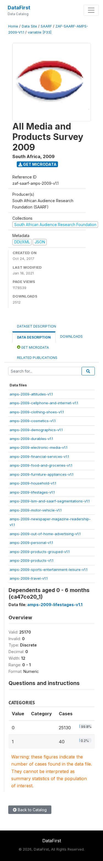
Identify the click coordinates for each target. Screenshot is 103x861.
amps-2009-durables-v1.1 (31, 438)
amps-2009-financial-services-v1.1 (39, 456)
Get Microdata (39, 164)
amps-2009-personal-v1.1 (31, 542)
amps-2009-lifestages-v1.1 (32, 492)
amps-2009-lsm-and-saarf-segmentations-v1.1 (50, 501)
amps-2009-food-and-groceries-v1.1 (41, 465)
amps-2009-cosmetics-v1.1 (32, 421)
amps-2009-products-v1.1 (31, 560)
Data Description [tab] (34, 337)
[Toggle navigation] (91, 10)
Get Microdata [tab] (34, 347)
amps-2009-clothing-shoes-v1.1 (37, 412)
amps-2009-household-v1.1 (33, 483)
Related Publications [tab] (37, 358)
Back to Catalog (32, 809)
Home (13, 26)
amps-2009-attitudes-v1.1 (31, 394)
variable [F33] (39, 32)
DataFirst (19, 7)
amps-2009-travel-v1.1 (29, 578)
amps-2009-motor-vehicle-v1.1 (36, 510)
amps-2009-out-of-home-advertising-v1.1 (45, 534)
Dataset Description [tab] (36, 326)
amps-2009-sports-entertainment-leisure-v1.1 (48, 569)
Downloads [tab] (71, 336)
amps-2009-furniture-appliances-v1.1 (41, 474)
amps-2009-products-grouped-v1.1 (39, 551)
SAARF (46, 26)
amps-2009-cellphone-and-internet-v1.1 (44, 403)
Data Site (29, 26)
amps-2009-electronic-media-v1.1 (38, 447)
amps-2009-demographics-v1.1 (36, 430)
